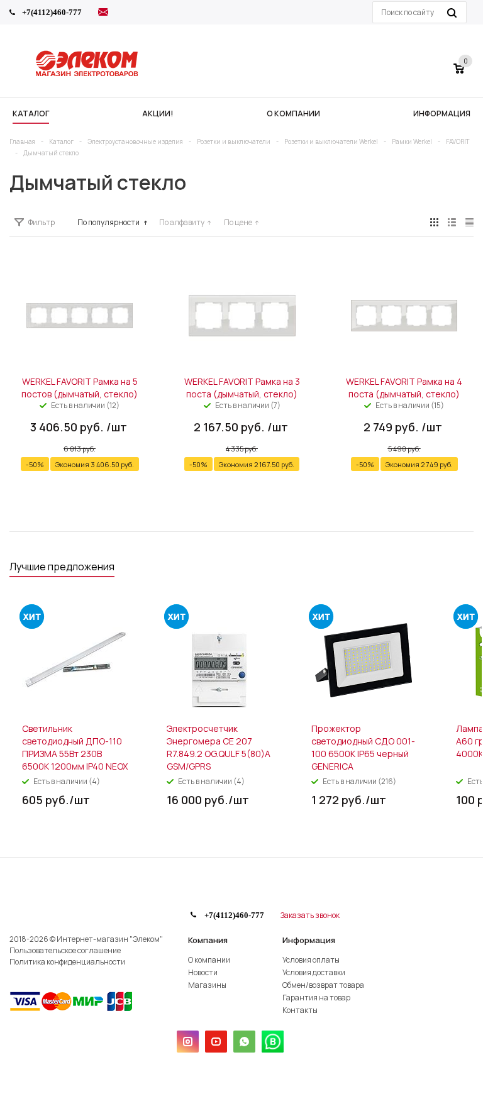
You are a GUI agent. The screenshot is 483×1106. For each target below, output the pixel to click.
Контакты (300, 1010)
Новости (203, 972)
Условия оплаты (311, 959)
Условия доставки (313, 972)
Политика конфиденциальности (67, 961)
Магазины (207, 985)
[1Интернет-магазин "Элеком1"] (88, 74)
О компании (209, 959)
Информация (308, 940)
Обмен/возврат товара (323, 985)
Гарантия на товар (316, 997)
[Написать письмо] (103, 13)
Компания (208, 940)
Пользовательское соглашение (65, 950)
